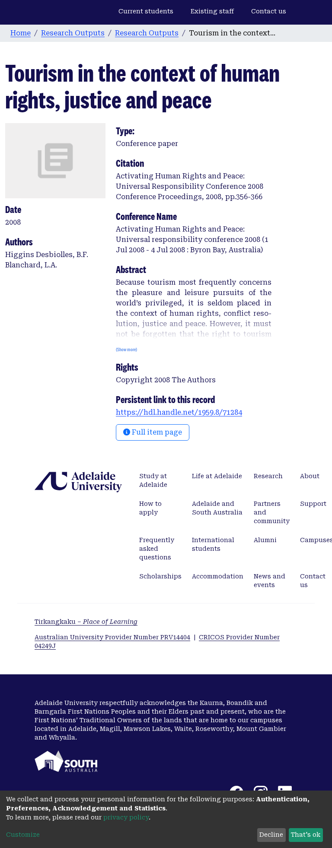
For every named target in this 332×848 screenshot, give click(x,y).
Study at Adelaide (153, 480)
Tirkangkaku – (86, 621)
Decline (271, 834)
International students (213, 544)
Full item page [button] (156, 432)
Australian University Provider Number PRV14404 (112, 637)
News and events (269, 580)
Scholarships (160, 576)
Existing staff (212, 11)
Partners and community (272, 512)
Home (20, 33)
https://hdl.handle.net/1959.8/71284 (179, 412)
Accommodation (217, 576)
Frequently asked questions (156, 549)
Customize (23, 834)
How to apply (150, 508)
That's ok (305, 834)
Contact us (268, 11)
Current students (145, 11)
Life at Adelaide (217, 476)
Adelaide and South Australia (217, 508)
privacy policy (126, 817)
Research (268, 476)
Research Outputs (73, 33)
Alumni (265, 540)
